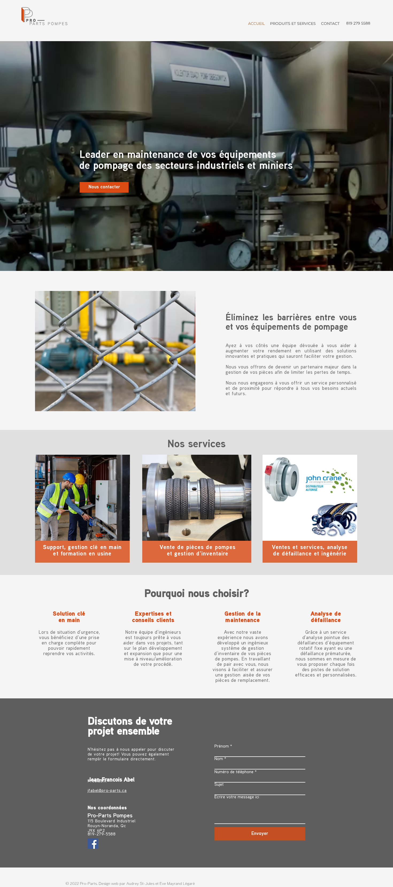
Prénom (221, 747)
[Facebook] (93, 843)
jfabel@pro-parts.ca (107, 791)
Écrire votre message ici (236, 797)
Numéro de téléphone (233, 772)
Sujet (219, 785)
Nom (218, 759)
